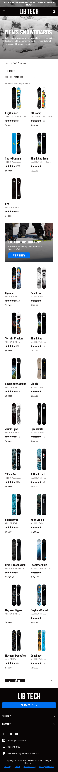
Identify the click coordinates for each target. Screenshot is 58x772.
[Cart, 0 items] (54, 11)
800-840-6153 (14, 747)
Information (15, 680)
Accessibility (29, 766)
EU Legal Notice (46, 766)
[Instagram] (10, 734)
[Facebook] (3, 734)
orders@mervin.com (17, 740)
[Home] (29, 11)
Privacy (7, 766)
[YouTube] (16, 734)
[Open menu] (5, 11)
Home (7, 63)
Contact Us (27, 705)
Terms (17, 766)
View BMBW (19, 255)
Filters (11, 71)
